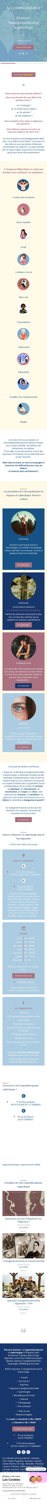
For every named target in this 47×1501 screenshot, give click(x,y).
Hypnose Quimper (11, 1164)
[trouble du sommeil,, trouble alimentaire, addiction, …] (23, 410)
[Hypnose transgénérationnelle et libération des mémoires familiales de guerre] (23, 1285)
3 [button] (39, 63)
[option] (23, 31)
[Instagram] (27, 54)
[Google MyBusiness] (23, 54)
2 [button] (23, 63)
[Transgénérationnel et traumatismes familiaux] (23, 1245)
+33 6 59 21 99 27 (25, 982)
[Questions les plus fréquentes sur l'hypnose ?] (23, 1203)
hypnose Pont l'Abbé (30, 1164)
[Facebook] (20, 54)
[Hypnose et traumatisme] (23, 310)
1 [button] (8, 63)
